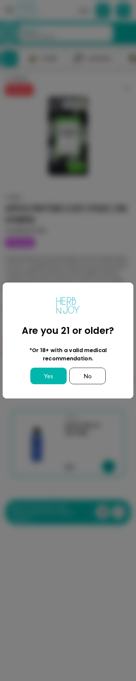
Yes (48, 376)
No (87, 376)
